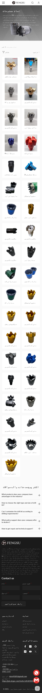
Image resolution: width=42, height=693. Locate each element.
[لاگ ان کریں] (38, 2)
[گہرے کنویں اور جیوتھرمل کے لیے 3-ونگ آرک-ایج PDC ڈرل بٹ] (11, 230)
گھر (3, 47)
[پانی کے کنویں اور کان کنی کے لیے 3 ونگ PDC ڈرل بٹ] (11, 358)
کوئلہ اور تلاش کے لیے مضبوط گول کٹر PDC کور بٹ (30, 452)
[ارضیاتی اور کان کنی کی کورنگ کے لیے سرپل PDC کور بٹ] (11, 187)
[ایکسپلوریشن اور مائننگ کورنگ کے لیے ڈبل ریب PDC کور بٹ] (11, 401)
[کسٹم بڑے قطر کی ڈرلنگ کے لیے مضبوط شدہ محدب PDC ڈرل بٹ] (11, 66)
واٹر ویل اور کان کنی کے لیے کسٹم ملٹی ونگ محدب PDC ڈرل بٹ (30, 128)
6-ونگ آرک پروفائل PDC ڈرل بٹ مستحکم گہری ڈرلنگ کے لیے (11, 153)
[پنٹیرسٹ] (35, 646)
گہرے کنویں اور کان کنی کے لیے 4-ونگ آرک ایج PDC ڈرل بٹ (30, 239)
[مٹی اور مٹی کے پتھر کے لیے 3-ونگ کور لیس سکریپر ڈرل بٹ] (30, 209)
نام (4, 583)
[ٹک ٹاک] (25, 651)
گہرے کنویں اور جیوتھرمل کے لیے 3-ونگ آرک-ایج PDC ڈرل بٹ (11, 239)
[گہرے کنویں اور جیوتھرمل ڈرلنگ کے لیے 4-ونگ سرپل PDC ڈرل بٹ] (11, 252)
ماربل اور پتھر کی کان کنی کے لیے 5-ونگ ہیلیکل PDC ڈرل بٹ (30, 260)
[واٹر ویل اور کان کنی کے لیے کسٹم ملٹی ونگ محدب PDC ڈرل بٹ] (30, 117)
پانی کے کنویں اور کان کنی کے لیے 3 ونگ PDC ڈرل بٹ (11, 367)
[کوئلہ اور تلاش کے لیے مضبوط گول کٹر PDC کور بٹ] (30, 444)
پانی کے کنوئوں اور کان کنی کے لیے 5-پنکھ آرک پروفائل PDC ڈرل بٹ (30, 153)
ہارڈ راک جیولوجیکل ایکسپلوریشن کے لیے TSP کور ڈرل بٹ (11, 303)
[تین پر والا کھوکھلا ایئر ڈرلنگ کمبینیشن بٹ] (11, 91)
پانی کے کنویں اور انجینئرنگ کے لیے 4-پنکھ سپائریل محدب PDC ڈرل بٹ (11, 128)
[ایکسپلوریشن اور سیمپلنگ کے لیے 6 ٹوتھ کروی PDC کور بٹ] (11, 316)
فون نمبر (26, 583)
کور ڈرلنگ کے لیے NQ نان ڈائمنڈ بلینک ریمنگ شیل (11, 175)
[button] (14, 604)
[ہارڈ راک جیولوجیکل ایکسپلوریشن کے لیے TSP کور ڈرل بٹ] (11, 294)
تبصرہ (25, 593)
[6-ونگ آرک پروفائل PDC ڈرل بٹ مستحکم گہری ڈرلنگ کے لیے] (11, 142)
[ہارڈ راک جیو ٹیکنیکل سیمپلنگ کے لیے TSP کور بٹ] (30, 273)
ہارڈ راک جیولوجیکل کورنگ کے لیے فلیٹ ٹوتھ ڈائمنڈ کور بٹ (30, 409)
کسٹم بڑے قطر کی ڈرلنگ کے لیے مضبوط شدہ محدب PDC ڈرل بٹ (11, 77)
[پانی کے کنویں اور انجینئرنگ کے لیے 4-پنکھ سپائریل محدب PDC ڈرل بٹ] (11, 117)
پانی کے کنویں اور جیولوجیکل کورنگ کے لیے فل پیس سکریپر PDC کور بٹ (11, 345)
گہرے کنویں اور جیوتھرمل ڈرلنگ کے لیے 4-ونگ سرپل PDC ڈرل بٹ (11, 260)
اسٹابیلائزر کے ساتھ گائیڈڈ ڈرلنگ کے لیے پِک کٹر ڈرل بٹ (30, 77)
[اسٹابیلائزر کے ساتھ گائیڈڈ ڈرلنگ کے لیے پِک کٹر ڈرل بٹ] (30, 66)
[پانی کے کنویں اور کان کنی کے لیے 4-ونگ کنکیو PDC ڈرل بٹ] (30, 337)
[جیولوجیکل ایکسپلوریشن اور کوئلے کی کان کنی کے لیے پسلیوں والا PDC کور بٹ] (11, 465)
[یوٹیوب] (30, 651)
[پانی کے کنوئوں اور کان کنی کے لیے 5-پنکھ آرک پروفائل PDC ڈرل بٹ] (30, 142)
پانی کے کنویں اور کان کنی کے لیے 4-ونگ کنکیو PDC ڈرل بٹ (30, 345)
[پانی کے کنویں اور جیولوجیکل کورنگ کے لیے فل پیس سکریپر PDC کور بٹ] (11, 337)
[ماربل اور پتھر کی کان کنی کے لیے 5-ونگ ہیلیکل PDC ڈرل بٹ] (30, 252)
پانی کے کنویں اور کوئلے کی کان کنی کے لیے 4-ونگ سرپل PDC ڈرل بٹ (11, 388)
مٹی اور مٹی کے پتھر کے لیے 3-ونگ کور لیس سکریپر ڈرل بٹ (30, 217)
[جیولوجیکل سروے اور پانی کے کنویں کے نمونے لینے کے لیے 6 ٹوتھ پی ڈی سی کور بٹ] (30, 294)
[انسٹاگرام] (30, 646)
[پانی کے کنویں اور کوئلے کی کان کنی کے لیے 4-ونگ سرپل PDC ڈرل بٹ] (11, 380)
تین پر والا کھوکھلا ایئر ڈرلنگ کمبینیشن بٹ (10, 102)
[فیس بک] (25, 646)
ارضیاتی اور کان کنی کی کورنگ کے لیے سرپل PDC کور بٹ (11, 196)
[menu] (3, 2)
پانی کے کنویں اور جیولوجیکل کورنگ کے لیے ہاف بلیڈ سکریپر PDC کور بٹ (30, 324)
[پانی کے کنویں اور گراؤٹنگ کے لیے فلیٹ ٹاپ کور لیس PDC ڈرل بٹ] (11, 422)
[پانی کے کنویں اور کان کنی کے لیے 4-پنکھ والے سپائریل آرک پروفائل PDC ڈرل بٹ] (30, 91)
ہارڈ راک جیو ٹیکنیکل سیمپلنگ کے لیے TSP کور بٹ (30, 281)
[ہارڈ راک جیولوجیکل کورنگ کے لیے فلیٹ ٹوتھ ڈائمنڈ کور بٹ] (30, 401)
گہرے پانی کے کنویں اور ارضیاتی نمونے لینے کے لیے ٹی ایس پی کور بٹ (11, 281)
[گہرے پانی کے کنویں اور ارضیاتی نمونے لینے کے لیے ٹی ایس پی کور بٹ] (11, 273)
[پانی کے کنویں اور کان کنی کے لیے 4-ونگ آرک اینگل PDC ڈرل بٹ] (30, 358)
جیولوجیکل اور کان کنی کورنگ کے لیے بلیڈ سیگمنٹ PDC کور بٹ (30, 196)
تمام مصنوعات (12, 47)
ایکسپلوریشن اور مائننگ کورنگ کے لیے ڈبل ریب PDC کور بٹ (11, 409)
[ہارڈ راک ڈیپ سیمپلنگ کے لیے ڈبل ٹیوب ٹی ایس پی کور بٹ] (11, 209)
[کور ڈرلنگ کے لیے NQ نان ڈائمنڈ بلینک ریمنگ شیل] (11, 166)
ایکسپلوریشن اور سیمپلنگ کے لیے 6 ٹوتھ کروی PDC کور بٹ (11, 324)
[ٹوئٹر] (35, 651)
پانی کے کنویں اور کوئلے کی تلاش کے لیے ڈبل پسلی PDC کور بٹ (11, 452)
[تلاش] (32, 2)
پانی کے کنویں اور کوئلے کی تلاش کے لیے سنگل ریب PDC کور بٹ (30, 388)
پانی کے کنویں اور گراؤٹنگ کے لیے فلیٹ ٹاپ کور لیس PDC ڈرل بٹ (11, 431)
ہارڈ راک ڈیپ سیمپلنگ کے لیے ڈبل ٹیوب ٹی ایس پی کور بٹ (11, 217)
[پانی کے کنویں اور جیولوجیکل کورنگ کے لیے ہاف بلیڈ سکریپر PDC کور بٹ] (30, 316)
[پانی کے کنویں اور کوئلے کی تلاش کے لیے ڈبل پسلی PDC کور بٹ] (11, 444)
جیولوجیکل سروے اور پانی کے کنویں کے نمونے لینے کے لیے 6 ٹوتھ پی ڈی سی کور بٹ (30, 303)
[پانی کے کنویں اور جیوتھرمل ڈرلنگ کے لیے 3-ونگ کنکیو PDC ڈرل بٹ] (30, 422)
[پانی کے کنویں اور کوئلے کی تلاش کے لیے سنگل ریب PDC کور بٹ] (30, 380)
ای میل (5, 593)
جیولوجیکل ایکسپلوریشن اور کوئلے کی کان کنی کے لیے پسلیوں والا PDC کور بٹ (11, 474)
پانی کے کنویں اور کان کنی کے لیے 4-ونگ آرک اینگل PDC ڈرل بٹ (30, 367)
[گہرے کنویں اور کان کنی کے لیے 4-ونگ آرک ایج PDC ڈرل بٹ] (30, 230)
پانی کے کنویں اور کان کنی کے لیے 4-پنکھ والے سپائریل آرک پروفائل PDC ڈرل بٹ (30, 102)
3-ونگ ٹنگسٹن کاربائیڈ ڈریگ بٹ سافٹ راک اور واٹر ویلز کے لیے (30, 175)
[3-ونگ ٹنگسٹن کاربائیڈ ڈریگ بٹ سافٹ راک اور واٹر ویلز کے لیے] (30, 166)
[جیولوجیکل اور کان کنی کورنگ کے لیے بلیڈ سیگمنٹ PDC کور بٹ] (30, 187)
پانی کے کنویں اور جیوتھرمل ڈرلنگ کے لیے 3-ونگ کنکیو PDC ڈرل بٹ (30, 431)
